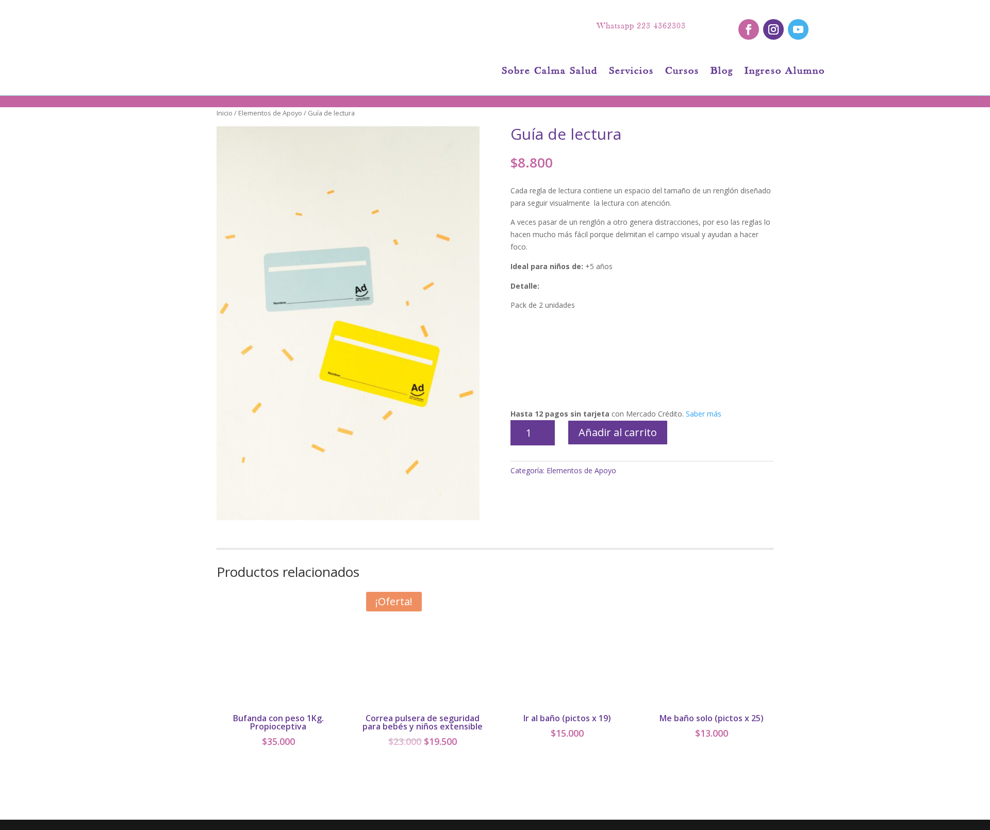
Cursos (682, 72)
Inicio (225, 113)
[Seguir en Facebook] (748, 29)
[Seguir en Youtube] (798, 29)
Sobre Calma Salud (550, 72)
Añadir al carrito (618, 432)
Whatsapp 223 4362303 (641, 26)
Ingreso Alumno (785, 72)
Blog (722, 72)
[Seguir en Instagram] (773, 29)
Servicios (631, 72)
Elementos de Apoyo (270, 113)
